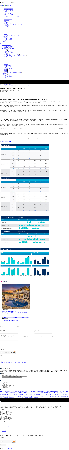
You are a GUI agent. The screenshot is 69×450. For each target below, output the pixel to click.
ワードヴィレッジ (59, 396)
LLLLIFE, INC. (9, 448)
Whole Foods (56, 391)
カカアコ (53, 392)
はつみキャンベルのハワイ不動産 (16, 362)
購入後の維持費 (33, 397)
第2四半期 (24, 362)
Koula (22, 391)
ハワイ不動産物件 (62, 394)
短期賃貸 (25, 397)
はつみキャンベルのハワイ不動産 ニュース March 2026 (10, 378)
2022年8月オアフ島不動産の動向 (5, 391)
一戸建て (63, 396)
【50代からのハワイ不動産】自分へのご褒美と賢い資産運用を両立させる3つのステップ (14, 376)
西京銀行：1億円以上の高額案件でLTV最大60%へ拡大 (9, 311)
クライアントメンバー (5, 384)
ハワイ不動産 (30, 394)
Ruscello (35, 391)
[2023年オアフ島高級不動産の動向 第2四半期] (5, 84)
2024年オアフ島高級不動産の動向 (16, 391)
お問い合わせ (4, 430)
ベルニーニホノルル (19, 396)
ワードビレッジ (54, 396)
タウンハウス (6, 394)
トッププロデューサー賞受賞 (15, 394)
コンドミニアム (60, 392)
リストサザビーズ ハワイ (27, 396)
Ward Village (53, 391)
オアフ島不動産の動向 (46, 392)
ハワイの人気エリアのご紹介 (6, 386)
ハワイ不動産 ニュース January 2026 (52, 394)
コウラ (56, 392)
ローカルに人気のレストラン (42, 396)
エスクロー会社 (38, 392)
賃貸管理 (28, 397)
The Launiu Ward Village (40, 391)
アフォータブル (29, 392)
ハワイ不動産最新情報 (5, 387)
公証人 (66, 396)
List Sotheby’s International (28, 391)
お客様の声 (3, 383)
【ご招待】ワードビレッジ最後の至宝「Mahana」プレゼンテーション (11, 320)
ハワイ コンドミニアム (24, 394)
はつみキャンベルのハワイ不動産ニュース (8, 385)
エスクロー (34, 392)
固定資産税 (9, 397)
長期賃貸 (37, 397)
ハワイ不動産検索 (5, 426)
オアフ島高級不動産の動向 (12, 85)
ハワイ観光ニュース (10, 396)
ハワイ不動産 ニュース (39, 394)
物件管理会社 (20, 397)
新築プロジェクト (14, 397)
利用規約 (4, 431)
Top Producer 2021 (48, 391)
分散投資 (5, 397)
